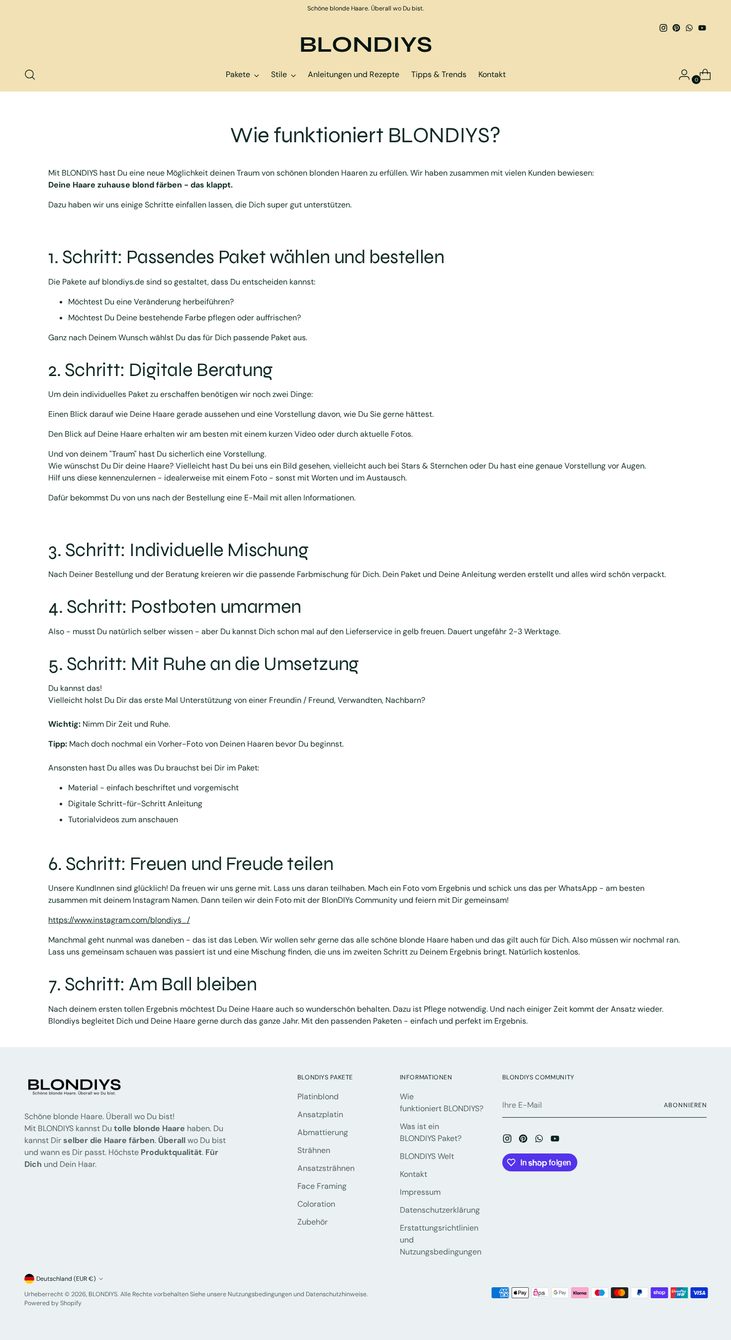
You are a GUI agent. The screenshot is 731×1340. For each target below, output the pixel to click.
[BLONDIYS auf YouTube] (702, 27)
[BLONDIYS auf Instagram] (663, 27)
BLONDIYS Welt (427, 1156)
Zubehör (312, 1222)
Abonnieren (685, 1105)
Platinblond (318, 1096)
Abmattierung (322, 1132)
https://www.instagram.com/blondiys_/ (119, 920)
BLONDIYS (103, 1294)
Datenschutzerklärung (440, 1210)
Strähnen (313, 1150)
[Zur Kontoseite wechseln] (680, 75)
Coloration (316, 1204)
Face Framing (322, 1186)
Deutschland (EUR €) (66, 1279)
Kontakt (413, 1174)
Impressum (420, 1192)
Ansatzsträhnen (326, 1168)
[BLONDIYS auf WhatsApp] (689, 27)
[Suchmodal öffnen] (30, 75)
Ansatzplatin (320, 1114)
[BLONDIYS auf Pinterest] (676, 27)
